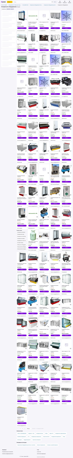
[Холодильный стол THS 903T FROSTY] (55, 15)
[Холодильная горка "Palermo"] (33, 191)
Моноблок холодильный (21, 436)
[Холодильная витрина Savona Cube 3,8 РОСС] (66, 103)
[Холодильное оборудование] (22, 15)
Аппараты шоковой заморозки (52, 444)
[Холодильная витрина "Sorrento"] (33, 257)
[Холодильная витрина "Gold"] (55, 103)
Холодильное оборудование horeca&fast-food (36, 4)
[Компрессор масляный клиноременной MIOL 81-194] (66, 169)
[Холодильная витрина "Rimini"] (55, 388)
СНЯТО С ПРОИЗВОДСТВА (21, 433)
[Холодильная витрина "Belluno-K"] (33, 279)
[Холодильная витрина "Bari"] (22, 37)
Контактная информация (41, 453)
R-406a (46, 433)
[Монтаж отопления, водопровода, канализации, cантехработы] (33, 213)
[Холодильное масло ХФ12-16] (55, 59)
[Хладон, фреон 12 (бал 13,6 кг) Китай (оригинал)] (33, 235)
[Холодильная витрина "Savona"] (55, 279)
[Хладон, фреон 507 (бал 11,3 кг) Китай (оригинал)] (66, 191)
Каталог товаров (4, 4)
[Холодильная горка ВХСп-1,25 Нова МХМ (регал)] (66, 147)
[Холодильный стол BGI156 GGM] (44, 345)
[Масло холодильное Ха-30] (44, 15)
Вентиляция (19, 439)
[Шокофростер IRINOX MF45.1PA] (22, 213)
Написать (22, 28)
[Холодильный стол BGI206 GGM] (33, 367)
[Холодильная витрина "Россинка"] (22, 59)
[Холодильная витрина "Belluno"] (44, 125)
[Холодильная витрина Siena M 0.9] (44, 367)
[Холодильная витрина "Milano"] (66, 323)
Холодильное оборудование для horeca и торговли (50, 4)
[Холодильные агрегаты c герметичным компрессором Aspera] (44, 37)
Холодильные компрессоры (36, 436)
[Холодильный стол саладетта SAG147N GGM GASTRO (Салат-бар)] (55, 37)
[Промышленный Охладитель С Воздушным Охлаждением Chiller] (55, 169)
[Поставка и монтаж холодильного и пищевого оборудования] (33, 15)
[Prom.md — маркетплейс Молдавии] (3, 2)
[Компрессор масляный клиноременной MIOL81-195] (33, 301)
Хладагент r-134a (31, 433)
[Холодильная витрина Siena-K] (33, 388)
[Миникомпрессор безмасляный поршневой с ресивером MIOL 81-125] (66, 257)
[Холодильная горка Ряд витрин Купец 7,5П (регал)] (22, 191)
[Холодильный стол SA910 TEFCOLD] (33, 81)
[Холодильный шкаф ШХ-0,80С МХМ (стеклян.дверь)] (44, 191)
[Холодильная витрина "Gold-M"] (22, 125)
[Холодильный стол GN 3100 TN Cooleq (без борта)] (66, 301)
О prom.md (39, 451)
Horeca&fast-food (25, 4)
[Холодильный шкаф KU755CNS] (33, 37)
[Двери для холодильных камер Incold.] (22, 81)
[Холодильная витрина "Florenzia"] (22, 169)
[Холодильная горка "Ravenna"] (22, 410)
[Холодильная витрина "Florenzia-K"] (55, 147)
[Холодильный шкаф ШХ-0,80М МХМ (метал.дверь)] (44, 257)
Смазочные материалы (37, 439)
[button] (44, 28)
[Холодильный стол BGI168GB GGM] (55, 367)
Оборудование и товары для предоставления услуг (14, 4)
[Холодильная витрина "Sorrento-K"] (22, 301)
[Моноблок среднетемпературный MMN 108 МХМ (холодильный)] (44, 279)
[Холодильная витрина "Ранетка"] (55, 345)
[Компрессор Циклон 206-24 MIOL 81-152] (44, 213)
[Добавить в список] (26, 19)
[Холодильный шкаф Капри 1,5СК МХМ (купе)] (22, 257)
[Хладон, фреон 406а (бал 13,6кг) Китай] (33, 169)
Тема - (23, 456)
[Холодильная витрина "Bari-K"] (33, 345)
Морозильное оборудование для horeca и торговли (26, 444)
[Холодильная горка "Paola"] (44, 323)
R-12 (28, 436)
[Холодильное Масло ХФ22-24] (66, 37)
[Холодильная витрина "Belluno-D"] (66, 235)
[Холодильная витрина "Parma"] (66, 367)
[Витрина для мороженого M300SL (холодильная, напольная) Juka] (33, 323)
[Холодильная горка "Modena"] (22, 323)
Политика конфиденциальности (7, 453)
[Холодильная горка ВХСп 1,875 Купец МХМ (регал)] (55, 213)
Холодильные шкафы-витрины (60, 433)
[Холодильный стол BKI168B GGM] (44, 388)
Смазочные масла (46, 436)
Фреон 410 (51, 433)
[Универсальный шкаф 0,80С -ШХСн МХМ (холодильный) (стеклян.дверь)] (55, 235)
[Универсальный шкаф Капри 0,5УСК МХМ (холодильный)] (44, 147)
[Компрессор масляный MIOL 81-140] (22, 367)
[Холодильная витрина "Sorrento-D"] (55, 301)
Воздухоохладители (27, 439)
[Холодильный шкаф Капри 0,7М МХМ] (44, 103)
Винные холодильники (41, 444)
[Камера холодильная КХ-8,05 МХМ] (22, 279)
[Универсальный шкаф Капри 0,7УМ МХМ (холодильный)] (55, 125)
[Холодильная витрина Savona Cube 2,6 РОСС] (22, 147)
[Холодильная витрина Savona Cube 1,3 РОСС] (33, 125)
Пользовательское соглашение (7, 451)
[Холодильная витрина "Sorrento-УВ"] (66, 59)
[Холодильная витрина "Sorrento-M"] (33, 147)
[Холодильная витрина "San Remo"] (55, 191)
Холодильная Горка (39, 433)
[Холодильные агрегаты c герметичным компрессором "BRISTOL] (33, 59)
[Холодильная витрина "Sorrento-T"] (66, 213)
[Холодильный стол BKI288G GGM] (66, 388)
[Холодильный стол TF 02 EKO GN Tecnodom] (55, 323)
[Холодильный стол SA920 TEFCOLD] (22, 103)
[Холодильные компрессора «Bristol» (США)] (66, 81)
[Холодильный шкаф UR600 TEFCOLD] (44, 59)
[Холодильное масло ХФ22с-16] (44, 81)
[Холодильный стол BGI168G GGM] (22, 388)
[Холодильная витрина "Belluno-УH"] (66, 125)
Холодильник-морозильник (56, 436)
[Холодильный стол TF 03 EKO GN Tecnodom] (22, 345)
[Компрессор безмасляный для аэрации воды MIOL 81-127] (44, 235)
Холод (64, 436)
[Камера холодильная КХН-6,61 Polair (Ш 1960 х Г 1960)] (44, 301)
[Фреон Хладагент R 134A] (66, 345)
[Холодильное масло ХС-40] (66, 15)
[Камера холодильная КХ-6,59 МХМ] (66, 279)
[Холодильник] (44, 169)
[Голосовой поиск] (52, 2)
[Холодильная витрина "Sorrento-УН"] (55, 257)
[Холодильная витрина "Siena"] (33, 103)
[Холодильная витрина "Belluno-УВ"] (55, 81)
